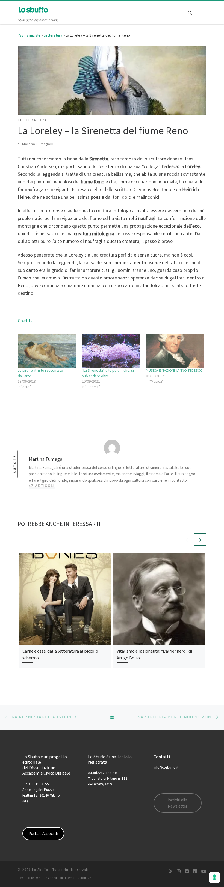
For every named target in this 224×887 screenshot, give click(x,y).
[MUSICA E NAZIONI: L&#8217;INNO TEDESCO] (175, 351)
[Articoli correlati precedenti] (187, 539)
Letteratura (53, 35)
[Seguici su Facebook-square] (187, 871)
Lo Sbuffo (40, 869)
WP (38, 878)
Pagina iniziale (29, 35)
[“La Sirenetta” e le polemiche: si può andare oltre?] (111, 351)
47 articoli (42, 486)
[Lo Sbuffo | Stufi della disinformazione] (33, 9)
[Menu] (203, 12)
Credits (25, 320)
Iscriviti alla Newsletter (177, 803)
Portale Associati (43, 833)
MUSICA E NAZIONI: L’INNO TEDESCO (174, 370)
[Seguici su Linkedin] (195, 871)
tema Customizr (79, 878)
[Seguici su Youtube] (203, 871)
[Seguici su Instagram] (179, 871)
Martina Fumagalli (38, 144)
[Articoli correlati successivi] (200, 539)
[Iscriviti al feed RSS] (170, 871)
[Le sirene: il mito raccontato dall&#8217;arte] (47, 351)
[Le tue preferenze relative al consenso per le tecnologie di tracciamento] (214, 877)
